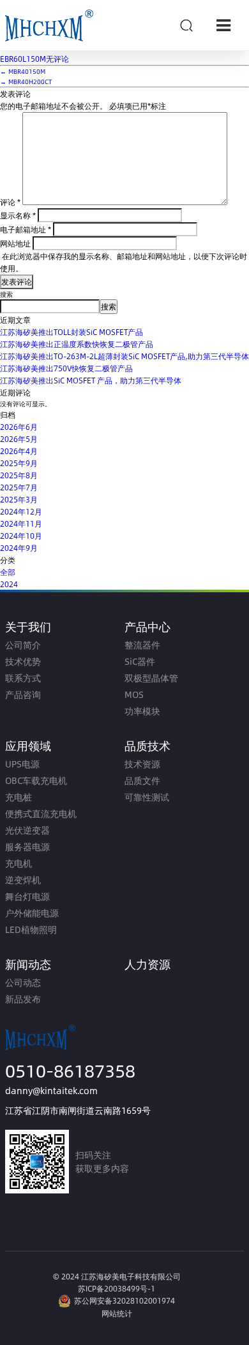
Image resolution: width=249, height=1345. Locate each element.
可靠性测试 (146, 797)
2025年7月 (19, 487)
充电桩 (18, 797)
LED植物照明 (31, 929)
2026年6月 (19, 426)
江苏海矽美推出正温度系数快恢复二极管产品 (76, 344)
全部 (7, 572)
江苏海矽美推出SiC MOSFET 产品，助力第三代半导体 (90, 380)
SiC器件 (139, 661)
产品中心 (147, 626)
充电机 (18, 863)
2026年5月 (19, 439)
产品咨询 (23, 694)
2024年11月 (21, 523)
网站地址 (15, 243)
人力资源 (147, 963)
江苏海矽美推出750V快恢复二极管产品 (66, 368)
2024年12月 (21, 511)
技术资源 (142, 764)
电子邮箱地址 (25, 229)
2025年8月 (19, 475)
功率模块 (142, 711)
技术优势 (23, 661)
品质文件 (142, 780)
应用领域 (28, 745)
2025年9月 (19, 463)
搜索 (6, 294)
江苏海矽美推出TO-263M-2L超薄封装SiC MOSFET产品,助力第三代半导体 (124, 356)
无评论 (34, 58)
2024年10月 (21, 535)
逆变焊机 (23, 879)
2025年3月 (19, 499)
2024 (9, 584)
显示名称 (18, 215)
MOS (134, 694)
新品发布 (23, 999)
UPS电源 (22, 764)
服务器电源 (27, 846)
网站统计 (117, 1313)
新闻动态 (28, 963)
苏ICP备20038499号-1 (116, 1288)
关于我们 (28, 626)
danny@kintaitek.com (51, 1090)
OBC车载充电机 (36, 780)
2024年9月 (19, 547)
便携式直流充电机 (41, 813)
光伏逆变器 (27, 830)
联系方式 (23, 678)
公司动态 (23, 982)
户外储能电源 (32, 913)
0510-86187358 (70, 1070)
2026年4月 (19, 451)
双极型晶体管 (151, 678)
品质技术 (147, 745)
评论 (10, 202)
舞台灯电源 (27, 896)
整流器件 (142, 644)
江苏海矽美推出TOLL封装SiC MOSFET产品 (71, 332)
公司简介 (23, 644)
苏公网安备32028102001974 (124, 1300)
